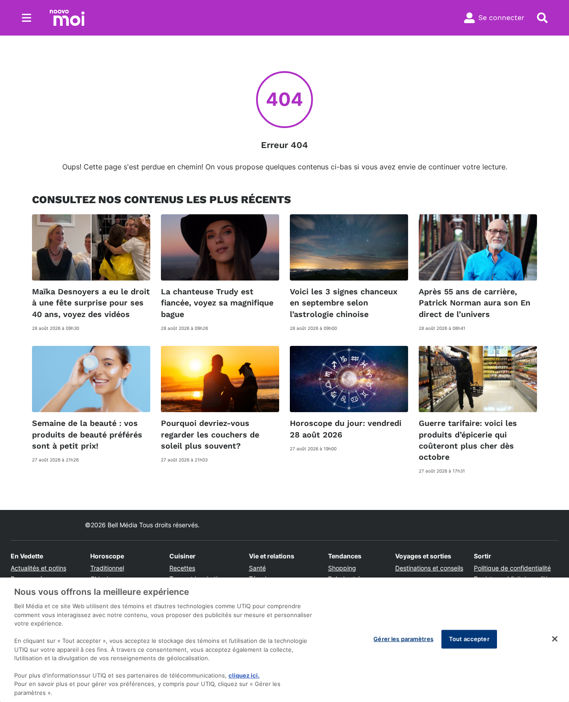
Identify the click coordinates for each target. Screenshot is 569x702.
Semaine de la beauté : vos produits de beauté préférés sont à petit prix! (87, 434)
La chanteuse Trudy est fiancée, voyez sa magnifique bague (217, 302)
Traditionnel (107, 568)
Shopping (342, 568)
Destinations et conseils (429, 568)
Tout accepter (469, 638)
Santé (257, 568)
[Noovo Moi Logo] (67, 18)
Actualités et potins (38, 568)
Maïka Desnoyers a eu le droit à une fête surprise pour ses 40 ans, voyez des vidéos (91, 302)
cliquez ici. (244, 675)
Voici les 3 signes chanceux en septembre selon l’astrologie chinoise (343, 302)
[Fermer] (555, 639)
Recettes (182, 568)
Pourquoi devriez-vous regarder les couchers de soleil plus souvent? (210, 434)
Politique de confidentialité (512, 568)
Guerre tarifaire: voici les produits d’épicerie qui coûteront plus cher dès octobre (468, 439)
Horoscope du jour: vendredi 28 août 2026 (345, 428)
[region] (284, 640)
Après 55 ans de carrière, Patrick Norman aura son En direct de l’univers (474, 302)
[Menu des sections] (27, 18)
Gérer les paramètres (403, 638)
